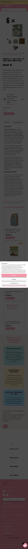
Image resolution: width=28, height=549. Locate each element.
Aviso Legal (24, 285)
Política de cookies (6, 285)
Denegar (14, 279)
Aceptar (14, 275)
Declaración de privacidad (15, 285)
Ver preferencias (14, 283)
